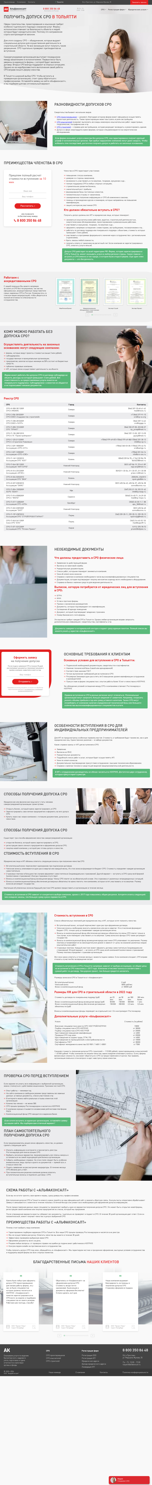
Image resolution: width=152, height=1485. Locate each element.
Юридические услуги (137, 9)
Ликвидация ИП (88, 1367)
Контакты (31, 2)
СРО (102, 9)
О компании (21, 2)
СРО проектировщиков (67, 117)
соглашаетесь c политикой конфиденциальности (30, 690)
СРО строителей (64, 127)
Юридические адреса (90, 1361)
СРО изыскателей (64, 122)
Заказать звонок (139, 2)
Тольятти (60, 2)
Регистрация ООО (89, 1355)
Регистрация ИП (89, 1358)
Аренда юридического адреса (94, 1364)
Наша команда (9, 2)
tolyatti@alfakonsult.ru (131, 1364)
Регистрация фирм (116, 9)
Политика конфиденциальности (135, 1372)
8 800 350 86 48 (28, 220)
